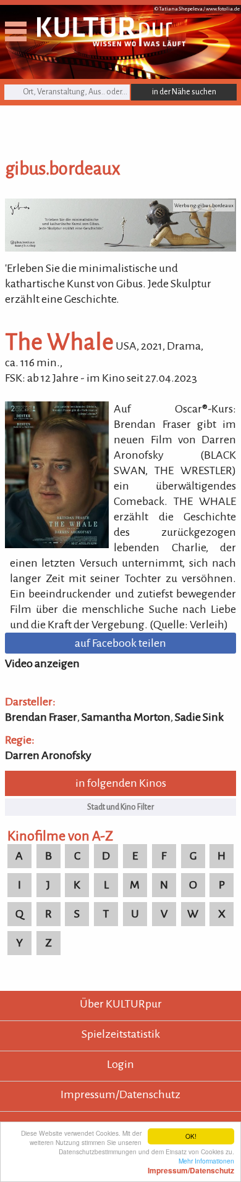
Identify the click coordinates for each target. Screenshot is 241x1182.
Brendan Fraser (41, 717)
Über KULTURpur (121, 1004)
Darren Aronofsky (48, 755)
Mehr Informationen (191, 1165)
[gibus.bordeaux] (120, 248)
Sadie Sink (199, 717)
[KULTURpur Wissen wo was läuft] (111, 42)
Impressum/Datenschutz (120, 1094)
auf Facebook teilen (120, 643)
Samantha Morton (126, 717)
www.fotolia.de (223, 9)
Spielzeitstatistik (121, 1034)
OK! (191, 1136)
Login (120, 1064)
